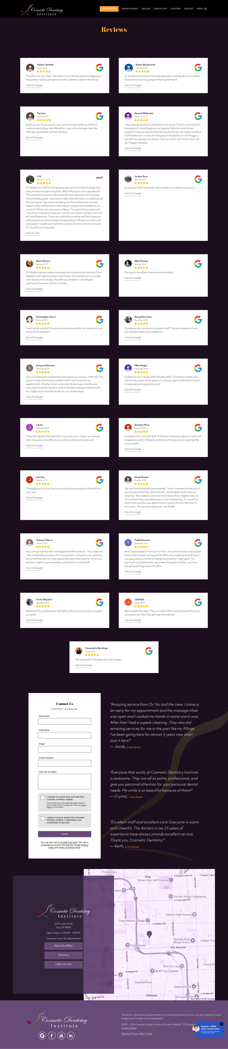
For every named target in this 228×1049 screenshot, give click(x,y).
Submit (64, 834)
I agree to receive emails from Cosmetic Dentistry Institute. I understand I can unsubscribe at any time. (65, 820)
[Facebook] (52, 1035)
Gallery (146, 9)
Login (149, 1034)
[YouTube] (61, 1035)
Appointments (109, 9)
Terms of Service (67, 847)
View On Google (34, 85)
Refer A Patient (130, 9)
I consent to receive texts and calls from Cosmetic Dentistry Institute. (66, 802)
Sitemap (125, 1034)
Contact (188, 9)
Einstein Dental (128, 1028)
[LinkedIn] (71, 1035)
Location (176, 9)
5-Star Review (134, 747)
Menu (200, 9)
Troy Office (63, 910)
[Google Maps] (42, 1035)
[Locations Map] (149, 934)
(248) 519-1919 (70, 842)
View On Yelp (32, 233)
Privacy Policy (138, 1034)
